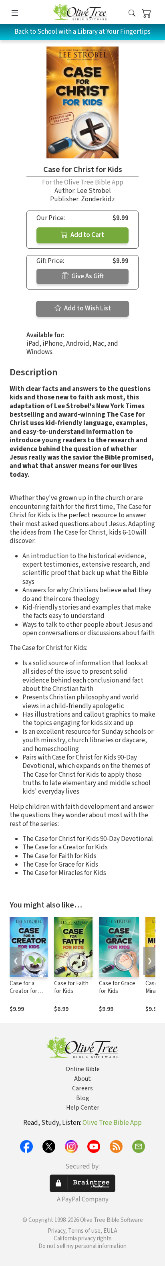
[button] (132, 13)
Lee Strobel (94, 191)
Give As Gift (87, 276)
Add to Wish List (87, 308)
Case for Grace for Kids (117, 987)
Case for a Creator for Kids (23, 991)
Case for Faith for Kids (71, 987)
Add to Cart (86, 235)
